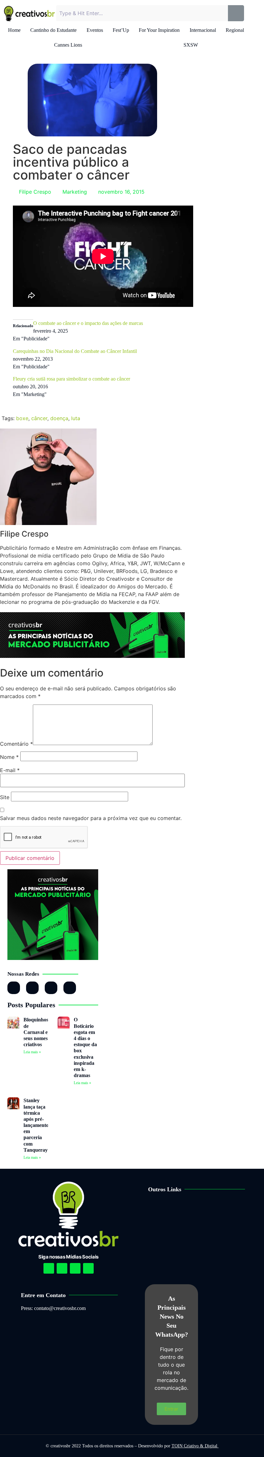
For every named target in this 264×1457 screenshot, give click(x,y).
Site (4, 797)
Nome (9, 757)
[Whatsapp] (51, 988)
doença (59, 418)
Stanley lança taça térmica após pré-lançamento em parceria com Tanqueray (36, 1125)
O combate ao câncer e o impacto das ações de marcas (88, 323)
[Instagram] (13, 988)
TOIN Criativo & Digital (195, 1445)
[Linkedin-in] (32, 988)
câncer (39, 418)
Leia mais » (32, 1052)
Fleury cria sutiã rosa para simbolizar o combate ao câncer (71, 379)
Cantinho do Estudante (53, 30)
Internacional (203, 30)
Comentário (16, 743)
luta (75, 418)
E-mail (10, 770)
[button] (202, 1209)
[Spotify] (62, 1268)
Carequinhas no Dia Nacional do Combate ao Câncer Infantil (75, 351)
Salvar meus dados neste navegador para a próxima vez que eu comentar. (91, 818)
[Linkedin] (75, 1268)
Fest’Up (121, 30)
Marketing (74, 192)
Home (14, 30)
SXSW (191, 45)
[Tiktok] (69, 988)
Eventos (95, 30)
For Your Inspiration (159, 30)
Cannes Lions (68, 45)
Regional (235, 30)
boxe (22, 418)
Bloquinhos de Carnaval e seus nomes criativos (36, 1032)
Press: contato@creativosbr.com (53, 1308)
